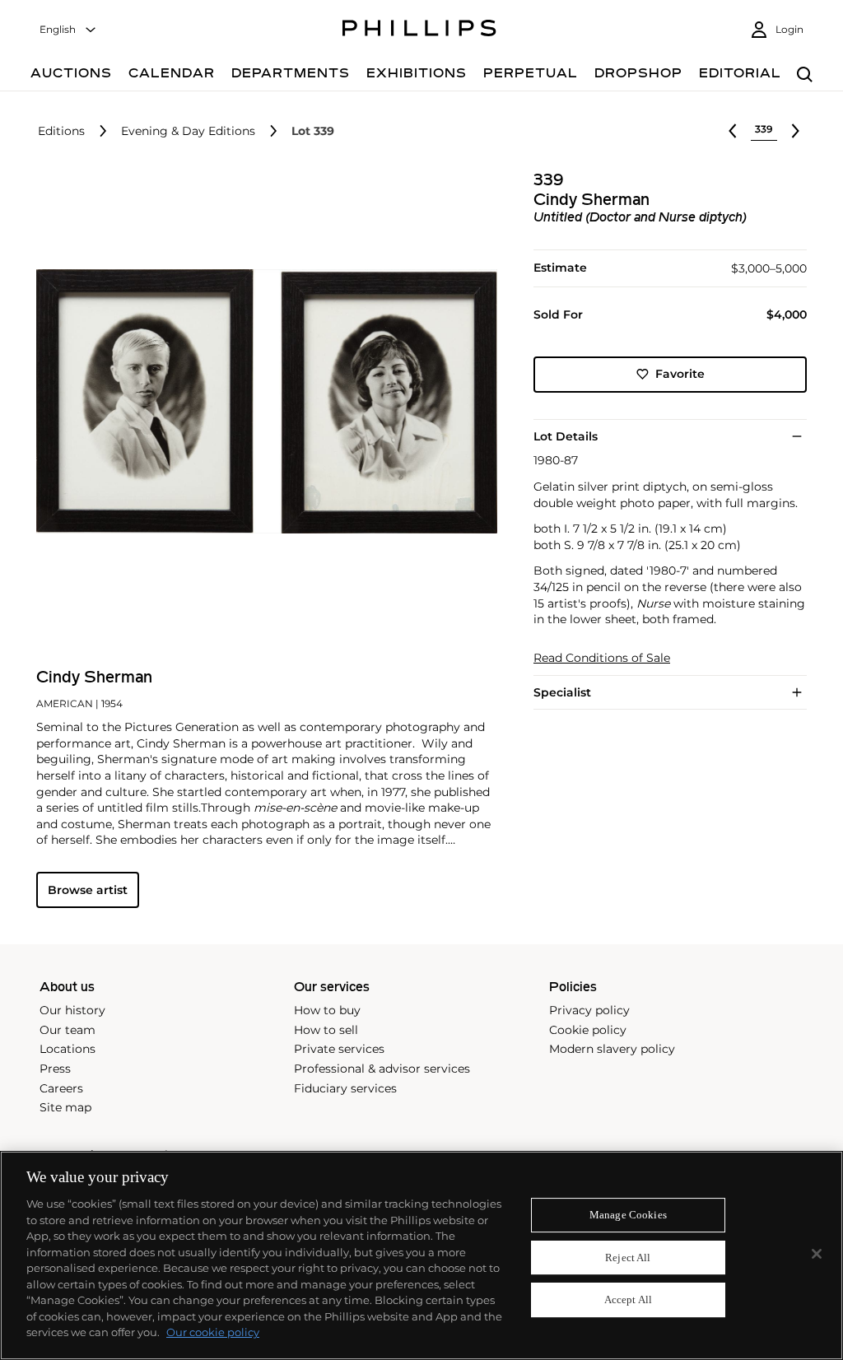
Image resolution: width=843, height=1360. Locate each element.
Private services (339, 1048)
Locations (67, 1048)
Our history (72, 1010)
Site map (65, 1107)
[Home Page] (419, 30)
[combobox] (68, 30)
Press (55, 1068)
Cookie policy (587, 1029)
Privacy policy (589, 1010)
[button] (261, 401)
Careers (61, 1088)
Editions (61, 131)
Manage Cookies (628, 1215)
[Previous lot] (732, 130)
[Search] (804, 75)
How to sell (326, 1029)
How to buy (327, 1010)
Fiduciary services (345, 1088)
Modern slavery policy (612, 1048)
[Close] (817, 1254)
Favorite (680, 373)
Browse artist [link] (88, 890)
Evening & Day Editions (188, 131)
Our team (67, 1029)
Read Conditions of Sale (601, 658)
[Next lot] (795, 130)
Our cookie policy (212, 1332)
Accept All (628, 1300)
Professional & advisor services (382, 1068)
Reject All (627, 1257)
